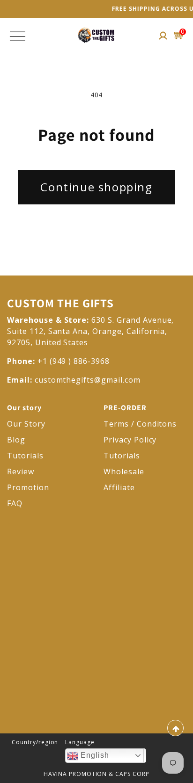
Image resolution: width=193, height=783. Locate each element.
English (93, 755)
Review (20, 471)
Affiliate (119, 487)
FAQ (14, 503)
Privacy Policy (130, 440)
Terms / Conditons (140, 424)
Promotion (28, 487)
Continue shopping (96, 187)
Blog (16, 440)
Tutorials (25, 455)
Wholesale (124, 471)
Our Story (26, 424)
